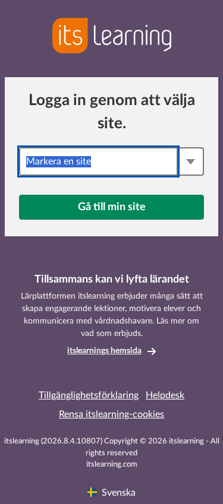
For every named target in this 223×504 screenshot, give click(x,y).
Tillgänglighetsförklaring (89, 395)
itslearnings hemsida (104, 351)
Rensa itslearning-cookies (111, 414)
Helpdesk (165, 395)
